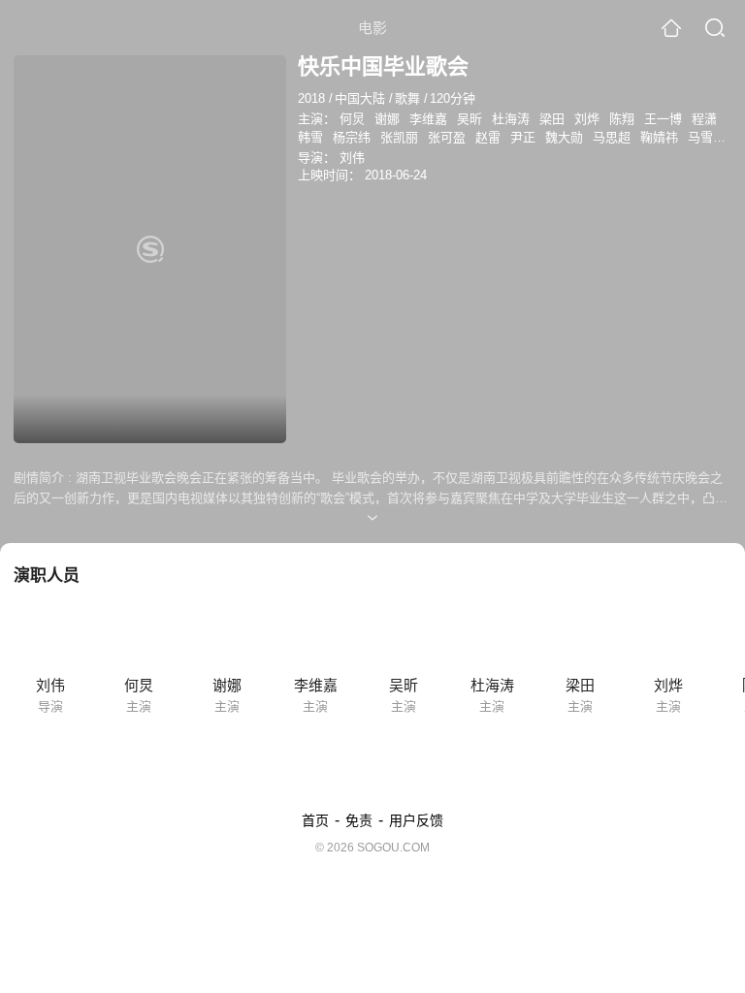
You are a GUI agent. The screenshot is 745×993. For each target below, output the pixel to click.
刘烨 (586, 119)
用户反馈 (416, 820)
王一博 (663, 119)
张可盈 (447, 137)
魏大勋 (564, 137)
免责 (358, 820)
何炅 (352, 119)
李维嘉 (428, 119)
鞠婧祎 (659, 137)
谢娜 (387, 119)
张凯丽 (399, 137)
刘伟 (352, 157)
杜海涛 (511, 119)
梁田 (552, 119)
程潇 (704, 119)
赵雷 (488, 137)
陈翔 (621, 119)
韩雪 (310, 137)
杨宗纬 (352, 137)
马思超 (612, 137)
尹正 (522, 137)
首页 (315, 820)
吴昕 (469, 119)
